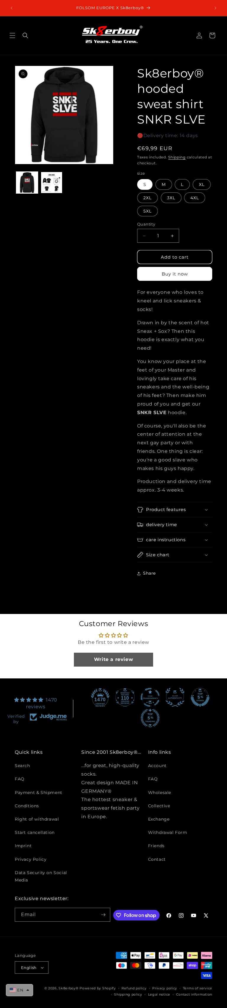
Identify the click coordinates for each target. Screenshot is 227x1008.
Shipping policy (128, 994)
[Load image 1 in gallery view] (27, 182)
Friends (156, 845)
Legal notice (159, 994)
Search (22, 765)
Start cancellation (35, 832)
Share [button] (149, 573)
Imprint (23, 845)
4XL (194, 197)
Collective (159, 805)
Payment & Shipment (38, 792)
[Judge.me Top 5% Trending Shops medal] (150, 718)
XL (202, 184)
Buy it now (175, 274)
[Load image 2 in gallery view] (51, 182)
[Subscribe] (103, 915)
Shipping (177, 157)
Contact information (194, 994)
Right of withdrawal (37, 819)
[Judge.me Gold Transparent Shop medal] (150, 697)
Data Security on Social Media (41, 876)
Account (157, 765)
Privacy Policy (30, 859)
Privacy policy (164, 988)
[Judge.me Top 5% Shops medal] (200, 697)
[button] (12, 35)
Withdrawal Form (167, 832)
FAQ (20, 779)
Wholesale (159, 792)
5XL (147, 211)
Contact (157, 859)
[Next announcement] (215, 7)
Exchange (159, 819)
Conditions (27, 805)
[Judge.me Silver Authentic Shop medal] (175, 697)
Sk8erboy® (68, 988)
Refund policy (133, 988)
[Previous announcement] (11, 7)
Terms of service (197, 988)
